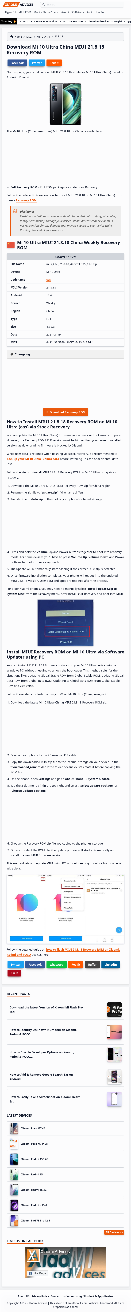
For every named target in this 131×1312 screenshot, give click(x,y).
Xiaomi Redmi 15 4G (34, 1190)
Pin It (14, 973)
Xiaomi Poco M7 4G (33, 1128)
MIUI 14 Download (47, 21)
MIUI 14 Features (72, 21)
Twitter (16, 964)
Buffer (92, 964)
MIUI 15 (27, 21)
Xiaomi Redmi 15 (32, 1174)
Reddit (75, 964)
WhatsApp (56, 964)
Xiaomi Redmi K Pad (34, 1205)
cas (48, 279)
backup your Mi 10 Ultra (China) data (33, 459)
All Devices (112, 1232)
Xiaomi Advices (38, 1303)
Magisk (118, 21)
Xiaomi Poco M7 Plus (34, 1144)
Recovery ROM (26, 200)
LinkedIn (111, 964)
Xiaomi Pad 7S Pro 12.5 (35, 1220)
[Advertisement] (65, 159)
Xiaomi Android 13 (98, 21)
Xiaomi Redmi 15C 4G (34, 1159)
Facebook (35, 964)
